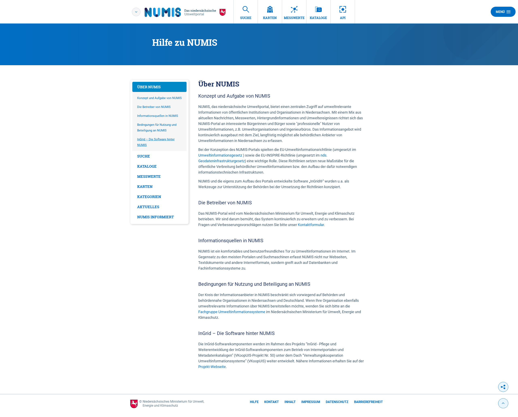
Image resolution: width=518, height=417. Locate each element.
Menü (500, 12)
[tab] (159, 87)
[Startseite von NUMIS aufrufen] (185, 12)
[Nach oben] (503, 403)
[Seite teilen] (503, 387)
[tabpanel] (159, 152)
